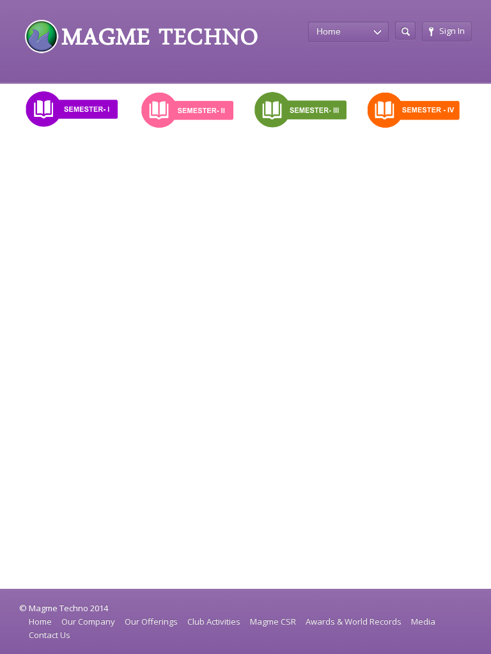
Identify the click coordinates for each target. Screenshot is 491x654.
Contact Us (49, 635)
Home (40, 621)
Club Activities (213, 621)
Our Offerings (151, 621)
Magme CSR (273, 621)
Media (423, 621)
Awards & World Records (353, 621)
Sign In (452, 30)
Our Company (88, 621)
